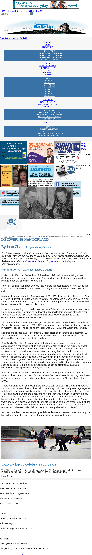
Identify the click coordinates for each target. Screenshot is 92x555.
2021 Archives (49, 91)
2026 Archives (49, 80)
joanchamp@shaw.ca (42, 247)
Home (3, 11)
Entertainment (48, 68)
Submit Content (49, 131)
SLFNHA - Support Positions (50, 53)
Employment (47, 47)
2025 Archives (49, 83)
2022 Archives (49, 89)
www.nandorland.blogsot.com (42, 261)
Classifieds (48, 100)
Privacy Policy (11, 554)
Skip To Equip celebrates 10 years (29, 464)
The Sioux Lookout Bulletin (14, 38)
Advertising (47, 106)
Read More (7, 476)
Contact (11, 11)
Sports (48, 64)
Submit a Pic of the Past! (49, 135)
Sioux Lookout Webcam (48, 104)
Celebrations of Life (48, 72)
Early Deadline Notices (49, 112)
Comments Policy (28, 554)
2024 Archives (49, 85)
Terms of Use (3, 554)
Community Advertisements (49, 114)
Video (47, 70)
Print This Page (83, 146)
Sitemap (21, 11)
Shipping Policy (19, 554)
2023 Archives (49, 87)
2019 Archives (49, 96)
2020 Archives (49, 93)
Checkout (37, 11)
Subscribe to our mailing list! (50, 133)
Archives (48, 74)
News (47, 45)
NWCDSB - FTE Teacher (49, 59)
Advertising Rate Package (49, 117)
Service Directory (48, 102)
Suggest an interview (49, 129)
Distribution (49, 119)
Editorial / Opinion (47, 66)
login (29, 11)
